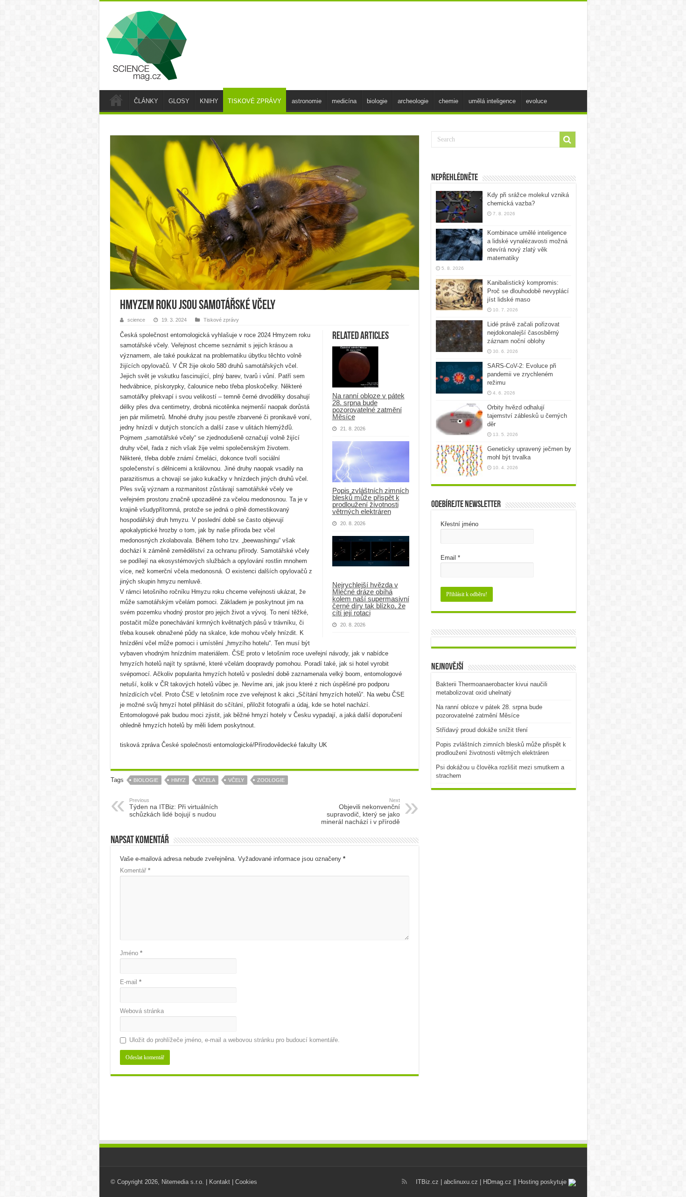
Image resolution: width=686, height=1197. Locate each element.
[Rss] (404, 1181)
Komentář (135, 870)
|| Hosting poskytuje (540, 1181)
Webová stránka (142, 1010)
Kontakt (219, 1181)
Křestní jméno (459, 524)
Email (450, 557)
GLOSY (178, 101)
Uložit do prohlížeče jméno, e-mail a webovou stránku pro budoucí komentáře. (234, 1039)
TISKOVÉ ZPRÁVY (254, 101)
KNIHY (209, 101)
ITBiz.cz (427, 1181)
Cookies (246, 1181)
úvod (116, 100)
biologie (377, 101)
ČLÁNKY (146, 101)
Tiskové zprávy (221, 320)
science (136, 320)
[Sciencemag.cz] (146, 44)
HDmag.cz (497, 1181)
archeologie (413, 101)
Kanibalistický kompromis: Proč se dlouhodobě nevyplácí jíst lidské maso (528, 291)
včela (207, 780)
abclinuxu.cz (461, 1181)
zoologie (271, 780)
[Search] (567, 140)
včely (236, 780)
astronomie (307, 101)
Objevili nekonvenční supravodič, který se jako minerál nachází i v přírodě (360, 811)
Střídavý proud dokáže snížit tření (482, 729)
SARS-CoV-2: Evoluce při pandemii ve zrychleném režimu (521, 374)
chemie (448, 101)
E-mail (130, 982)
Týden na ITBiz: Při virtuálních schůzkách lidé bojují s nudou (173, 807)
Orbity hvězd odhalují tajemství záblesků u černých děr (527, 416)
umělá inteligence (492, 101)
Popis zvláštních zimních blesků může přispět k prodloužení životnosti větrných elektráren (370, 500)
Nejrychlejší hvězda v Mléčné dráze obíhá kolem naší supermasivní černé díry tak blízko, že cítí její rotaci (370, 599)
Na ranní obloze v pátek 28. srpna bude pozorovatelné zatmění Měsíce (368, 406)
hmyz (178, 780)
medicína (344, 101)
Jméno (131, 953)
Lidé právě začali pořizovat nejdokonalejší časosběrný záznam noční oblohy (523, 333)
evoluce (536, 101)
